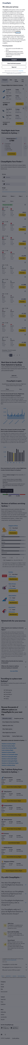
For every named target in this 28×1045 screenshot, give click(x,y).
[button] (14, 59)
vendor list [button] (18, 32)
